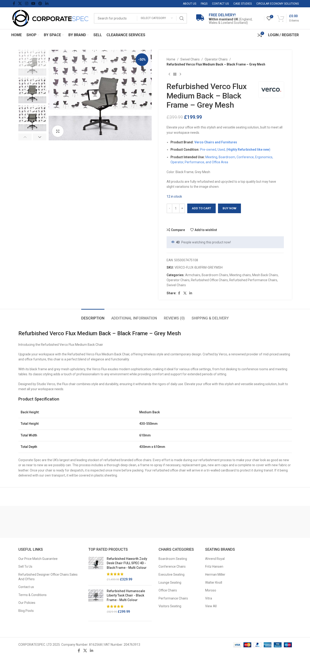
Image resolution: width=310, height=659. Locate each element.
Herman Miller (215, 574)
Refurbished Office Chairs (209, 280)
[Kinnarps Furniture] (138, 521)
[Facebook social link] (14, 3)
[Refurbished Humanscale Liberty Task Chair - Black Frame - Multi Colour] (95, 601)
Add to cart (201, 208)
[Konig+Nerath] (71, 521)
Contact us (26, 587)
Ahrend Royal (215, 559)
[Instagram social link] (26, 3)
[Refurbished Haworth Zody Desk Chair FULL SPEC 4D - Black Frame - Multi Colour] (95, 569)
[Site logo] (50, 18)
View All (211, 606)
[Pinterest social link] (40, 3)
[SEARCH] (181, 18)
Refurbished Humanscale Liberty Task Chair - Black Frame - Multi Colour (126, 595)
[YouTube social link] (33, 3)
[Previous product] (169, 74)
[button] (25, 136)
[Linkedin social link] (47, 3)
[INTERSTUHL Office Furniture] (273, 521)
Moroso (210, 590)
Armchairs (192, 275)
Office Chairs (168, 590)
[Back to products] (175, 74)
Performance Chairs (173, 598)
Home (171, 59)
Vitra (208, 598)
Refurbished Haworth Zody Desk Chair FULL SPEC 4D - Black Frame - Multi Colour (127, 563)
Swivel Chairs (190, 59)
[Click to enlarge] (58, 131)
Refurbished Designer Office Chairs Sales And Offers (48, 577)
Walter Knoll (213, 582)
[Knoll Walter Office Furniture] (105, 521)
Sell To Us (25, 566)
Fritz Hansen (214, 566)
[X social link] (20, 3)
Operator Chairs (216, 59)
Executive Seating (171, 574)
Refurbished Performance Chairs (253, 280)
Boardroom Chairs (215, 275)
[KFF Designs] (172, 521)
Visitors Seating (170, 606)
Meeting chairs (240, 275)
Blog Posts (26, 611)
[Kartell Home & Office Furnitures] (239, 521)
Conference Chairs (172, 566)
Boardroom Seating (173, 559)
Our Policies (26, 603)
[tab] (92, 316)
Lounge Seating (170, 582)
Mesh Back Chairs (265, 275)
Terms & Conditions (32, 595)
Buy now (229, 208)
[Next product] (180, 74)
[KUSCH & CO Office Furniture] (37, 521)
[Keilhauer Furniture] (205, 521)
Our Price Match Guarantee (38, 559)
